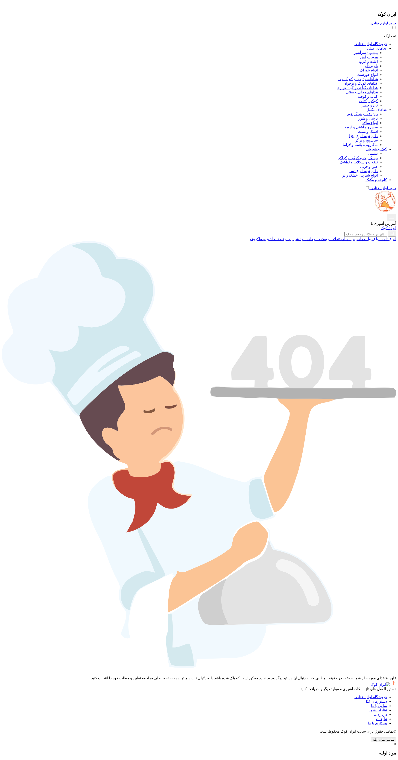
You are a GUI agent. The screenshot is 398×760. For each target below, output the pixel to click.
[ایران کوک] (385, 211)
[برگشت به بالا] (393, 684)
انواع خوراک (369, 70)
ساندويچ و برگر (366, 140)
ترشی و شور (368, 118)
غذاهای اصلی (377, 48)
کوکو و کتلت (368, 101)
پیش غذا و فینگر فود (362, 114)
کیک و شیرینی (376, 149)
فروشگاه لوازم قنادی (370, 44)
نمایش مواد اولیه (383, 739)
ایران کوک (388, 228)
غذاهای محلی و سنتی (362, 92)
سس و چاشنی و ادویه (361, 127)
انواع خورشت (367, 75)
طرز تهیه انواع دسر (363, 171)
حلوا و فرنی (369, 167)
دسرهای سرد (309, 239)
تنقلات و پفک (330, 239)
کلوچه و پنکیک (376, 180)
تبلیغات (381, 719)
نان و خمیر (370, 105)
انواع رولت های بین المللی (360, 239)
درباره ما (380, 714)
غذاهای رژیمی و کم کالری (358, 79)
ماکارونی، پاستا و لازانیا (360, 145)
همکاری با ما (377, 723)
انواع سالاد (370, 123)
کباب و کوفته (368, 96)
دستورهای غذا (376, 701)
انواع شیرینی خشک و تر (360, 175)
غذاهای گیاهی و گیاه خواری (357, 88)
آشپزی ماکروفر (261, 239)
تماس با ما (379, 706)
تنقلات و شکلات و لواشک (359, 162)
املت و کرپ (368, 61)
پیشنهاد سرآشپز (366, 53)
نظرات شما (378, 710)
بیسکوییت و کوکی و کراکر (358, 158)
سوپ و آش (369, 57)
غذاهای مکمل (376, 110)
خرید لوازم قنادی (383, 23)
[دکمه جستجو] (392, 233)
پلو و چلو (371, 66)
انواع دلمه (388, 239)
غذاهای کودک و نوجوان (360, 83)
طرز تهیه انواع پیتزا (363, 136)
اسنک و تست (368, 131)
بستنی (373, 153)
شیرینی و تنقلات (286, 239)
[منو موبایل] (391, 217)
